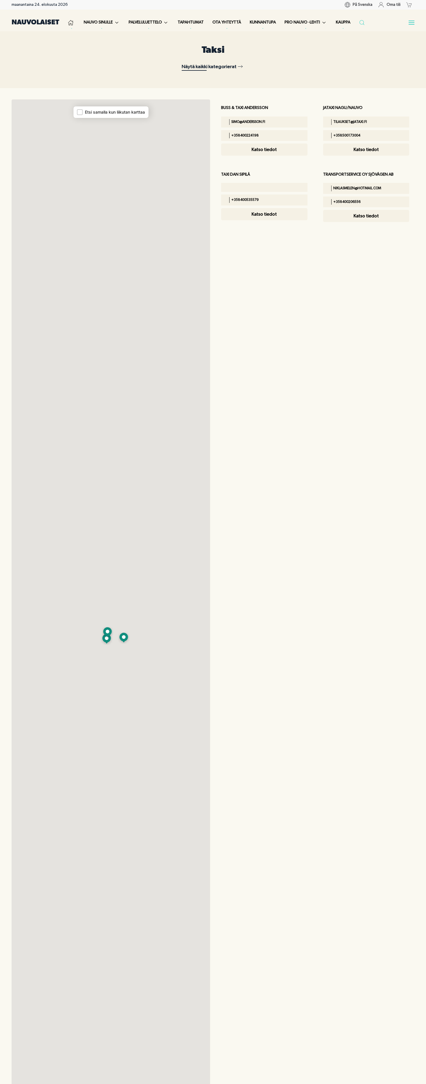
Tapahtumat (191, 22)
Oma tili (393, 5)
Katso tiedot (264, 149)
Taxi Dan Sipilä (235, 174)
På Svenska (362, 5)
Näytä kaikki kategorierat (209, 66)
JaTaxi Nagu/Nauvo (343, 108)
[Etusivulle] (71, 22)
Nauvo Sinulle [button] (98, 22)
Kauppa (343, 22)
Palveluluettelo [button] (145, 22)
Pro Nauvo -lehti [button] (302, 22)
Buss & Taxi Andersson (244, 108)
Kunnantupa (263, 22)
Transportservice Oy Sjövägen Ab (358, 174)
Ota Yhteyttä (226, 22)
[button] (410, 5)
